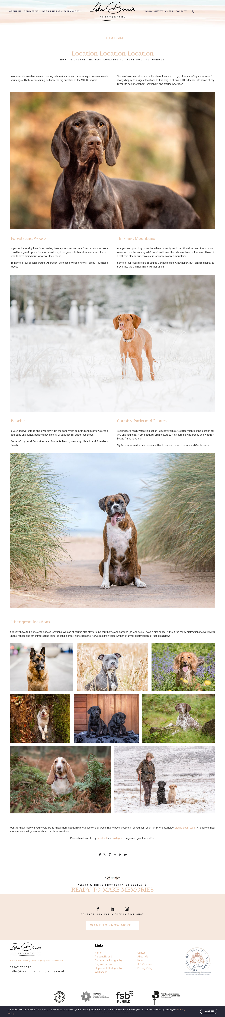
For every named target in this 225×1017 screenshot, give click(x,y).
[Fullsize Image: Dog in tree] (40, 718)
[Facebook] (99, 854)
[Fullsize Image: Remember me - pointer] (178, 718)
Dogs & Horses (52, 11)
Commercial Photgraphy (108, 960)
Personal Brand (103, 956)
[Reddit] (125, 854)
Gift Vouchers (163, 11)
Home (98, 952)
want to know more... (112, 925)
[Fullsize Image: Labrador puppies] (106, 718)
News (140, 960)
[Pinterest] (110, 854)
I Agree (209, 1011)
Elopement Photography (108, 968)
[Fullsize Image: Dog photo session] (41, 667)
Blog (148, 11)
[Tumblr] (115, 854)
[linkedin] (112, 909)
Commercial (32, 11)
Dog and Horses (103, 964)
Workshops (72, 11)
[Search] (191, 11)
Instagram (118, 838)
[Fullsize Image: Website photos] (60, 779)
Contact (181, 11)
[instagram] (127, 909)
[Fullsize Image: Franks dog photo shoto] (112, 667)
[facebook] (98, 909)
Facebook (102, 838)
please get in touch (185, 827)
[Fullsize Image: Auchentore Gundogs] (164, 779)
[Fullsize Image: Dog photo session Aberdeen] (183, 667)
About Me (15, 11)
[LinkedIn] (120, 854)
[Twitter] (105, 854)
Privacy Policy (145, 968)
